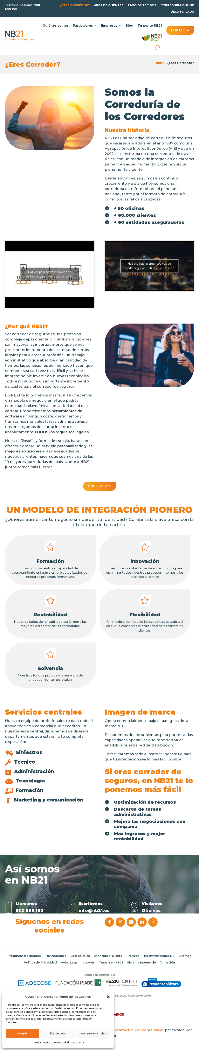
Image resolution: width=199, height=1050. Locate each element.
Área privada (182, 12)
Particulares (83, 25)
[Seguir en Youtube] (131, 922)
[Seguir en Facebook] (109, 922)
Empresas (109, 25)
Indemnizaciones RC (159, 956)
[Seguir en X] (120, 922)
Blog (129, 25)
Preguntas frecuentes (24, 956)
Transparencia (55, 956)
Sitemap (185, 956)
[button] (108, 997)
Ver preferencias (93, 1033)
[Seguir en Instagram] (153, 922)
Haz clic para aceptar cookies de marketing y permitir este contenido (49, 274)
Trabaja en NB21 (111, 962)
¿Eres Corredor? (75, 5)
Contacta (180, 30)
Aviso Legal (77, 1042)
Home (159, 63)
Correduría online (177, 5)
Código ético (80, 956)
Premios (133, 956)
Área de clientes (108, 5)
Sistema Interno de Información (151, 962)
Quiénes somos (56, 25)
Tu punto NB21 (150, 25)
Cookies (36, 1042)
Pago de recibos (142, 5)
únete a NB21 (99, 486)
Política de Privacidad (56, 1042)
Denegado (58, 1033)
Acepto (22, 1033)
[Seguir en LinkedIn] (142, 922)
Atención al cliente (108, 956)
